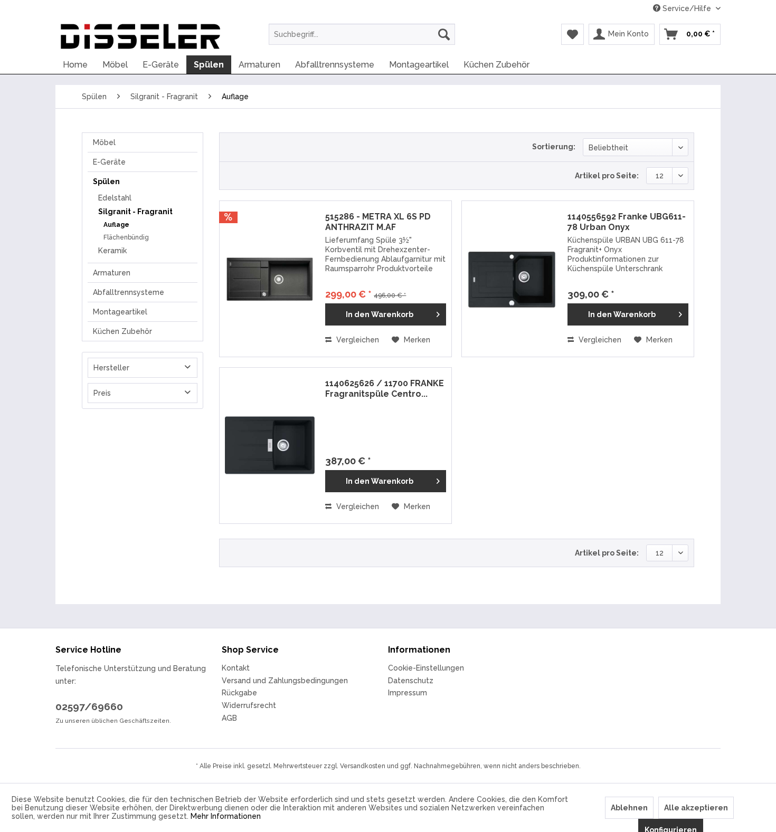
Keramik (112, 250)
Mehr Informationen (226, 816)
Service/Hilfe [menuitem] (686, 8)
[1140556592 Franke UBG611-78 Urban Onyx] (512, 279)
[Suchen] (444, 34)
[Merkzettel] (572, 34)
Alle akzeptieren (696, 808)
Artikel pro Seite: (607, 175)
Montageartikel (120, 312)
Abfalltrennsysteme (128, 292)
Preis (102, 393)
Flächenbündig (126, 237)
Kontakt (236, 668)
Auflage (116, 224)
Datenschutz (410, 680)
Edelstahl (114, 198)
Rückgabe (239, 692)
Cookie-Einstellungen (426, 668)
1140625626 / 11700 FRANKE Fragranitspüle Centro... (384, 388)
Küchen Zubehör (122, 331)
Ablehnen (629, 808)
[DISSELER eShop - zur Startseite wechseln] (140, 37)
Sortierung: (553, 146)
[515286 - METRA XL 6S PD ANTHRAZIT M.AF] (270, 279)
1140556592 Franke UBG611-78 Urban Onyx (626, 222)
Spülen (106, 181)
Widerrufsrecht (249, 705)
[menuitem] (362, 34)
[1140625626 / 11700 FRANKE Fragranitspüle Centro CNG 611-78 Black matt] (270, 445)
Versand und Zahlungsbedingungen (285, 680)
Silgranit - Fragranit (135, 211)
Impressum (407, 692)
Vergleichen (356, 340)
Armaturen (111, 273)
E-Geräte (109, 162)
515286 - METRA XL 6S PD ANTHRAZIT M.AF (378, 222)
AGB (229, 718)
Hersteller (111, 368)
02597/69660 (89, 706)
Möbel (104, 142)
